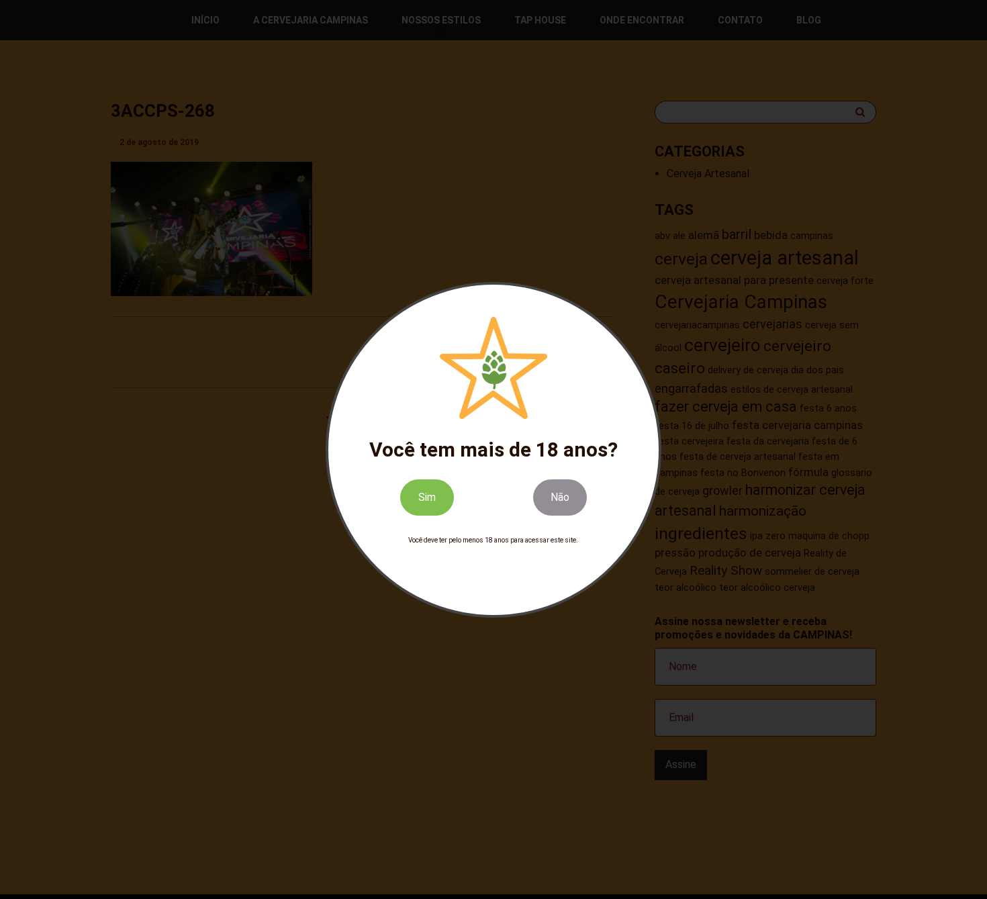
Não (560, 496)
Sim (427, 496)
